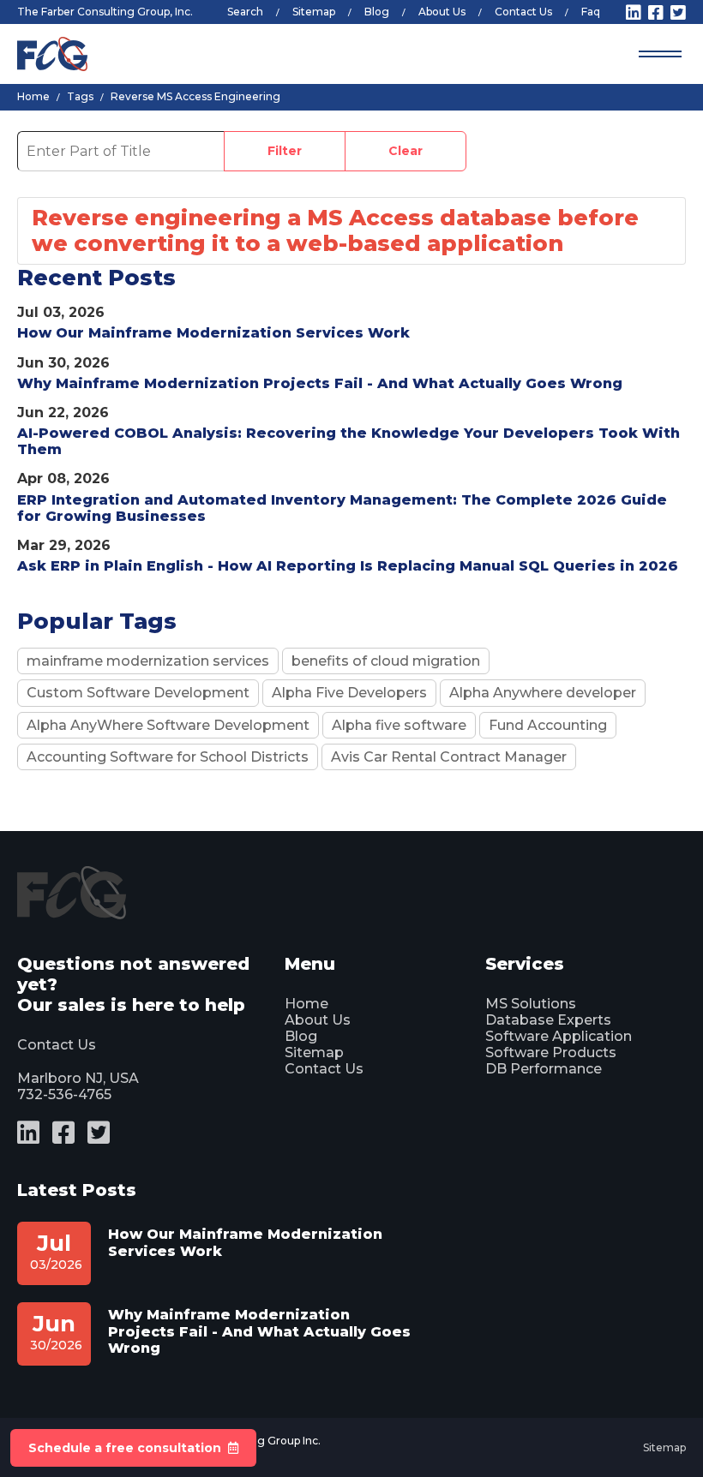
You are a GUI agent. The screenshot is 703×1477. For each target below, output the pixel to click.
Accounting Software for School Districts (168, 757)
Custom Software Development (138, 693)
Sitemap (313, 11)
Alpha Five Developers (349, 693)
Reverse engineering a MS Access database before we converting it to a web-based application (335, 230)
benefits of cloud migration (385, 661)
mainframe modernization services (148, 661)
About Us (442, 11)
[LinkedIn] (633, 12)
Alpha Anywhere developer (542, 693)
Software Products (550, 1052)
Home (306, 1004)
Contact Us (523, 11)
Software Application (558, 1036)
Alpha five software (399, 725)
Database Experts (548, 1020)
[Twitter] (678, 12)
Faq (590, 11)
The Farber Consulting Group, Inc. (105, 11)
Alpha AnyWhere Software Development (168, 725)
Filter (284, 150)
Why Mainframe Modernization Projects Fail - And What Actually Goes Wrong (319, 383)
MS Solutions (530, 1004)
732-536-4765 (64, 1094)
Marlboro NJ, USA (78, 1078)
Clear (405, 150)
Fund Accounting (548, 725)
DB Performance (543, 1069)
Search (245, 11)
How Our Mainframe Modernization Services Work (213, 333)
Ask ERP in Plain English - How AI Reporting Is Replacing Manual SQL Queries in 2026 (347, 566)
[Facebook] (656, 12)
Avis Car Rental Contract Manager (449, 757)
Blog (376, 11)
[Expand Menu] (660, 54)
